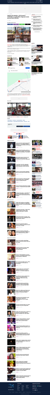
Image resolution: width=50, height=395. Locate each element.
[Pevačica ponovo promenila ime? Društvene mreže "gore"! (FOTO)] (11, 356)
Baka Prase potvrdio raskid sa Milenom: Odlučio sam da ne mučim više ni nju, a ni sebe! (23, 224)
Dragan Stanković (10, 121)
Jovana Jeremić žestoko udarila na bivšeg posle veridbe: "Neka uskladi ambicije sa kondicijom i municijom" (23, 151)
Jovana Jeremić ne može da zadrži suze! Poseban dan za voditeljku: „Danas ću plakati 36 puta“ (22, 179)
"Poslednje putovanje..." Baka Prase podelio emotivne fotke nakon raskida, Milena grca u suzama (23, 210)
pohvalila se (25, 121)
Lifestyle (31, 2)
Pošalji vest (24, 392)
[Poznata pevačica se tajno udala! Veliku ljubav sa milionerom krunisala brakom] (11, 250)
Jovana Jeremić (9, 44)
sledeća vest (25, 135)
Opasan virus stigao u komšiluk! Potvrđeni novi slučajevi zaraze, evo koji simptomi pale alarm (38, 26)
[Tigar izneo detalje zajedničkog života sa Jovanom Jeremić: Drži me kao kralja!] (11, 242)
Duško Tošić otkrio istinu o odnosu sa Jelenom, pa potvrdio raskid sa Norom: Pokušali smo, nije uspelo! (23, 312)
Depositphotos (39, 392)
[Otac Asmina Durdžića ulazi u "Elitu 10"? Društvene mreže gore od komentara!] (11, 264)
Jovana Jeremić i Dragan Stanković (18, 121)
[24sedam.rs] (9, 1)
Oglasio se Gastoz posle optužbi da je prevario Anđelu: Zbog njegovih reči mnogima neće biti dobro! (23, 369)
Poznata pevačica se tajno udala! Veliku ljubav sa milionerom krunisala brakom (22, 248)
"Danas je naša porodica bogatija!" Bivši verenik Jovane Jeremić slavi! (23, 172)
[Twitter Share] (28, 24)
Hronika (25, 2)
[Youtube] (20, 133)
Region (27, 386)
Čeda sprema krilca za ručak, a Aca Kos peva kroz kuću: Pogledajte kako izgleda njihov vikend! (23, 217)
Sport (18, 2)
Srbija (38, 2)
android (15, 116)
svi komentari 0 (19, 126)
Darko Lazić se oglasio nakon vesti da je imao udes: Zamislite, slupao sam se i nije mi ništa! (23, 341)
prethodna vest (14, 135)
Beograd (27, 385)
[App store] (34, 386)
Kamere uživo (12, 2)
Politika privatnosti (28, 392)
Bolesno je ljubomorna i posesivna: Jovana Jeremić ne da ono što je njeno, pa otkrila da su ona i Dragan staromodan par (16, 63)
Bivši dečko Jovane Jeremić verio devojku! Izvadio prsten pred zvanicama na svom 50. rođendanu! (23, 158)
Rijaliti (25, 3)
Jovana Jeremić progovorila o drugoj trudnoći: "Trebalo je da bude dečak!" (23, 186)
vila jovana (14, 120)
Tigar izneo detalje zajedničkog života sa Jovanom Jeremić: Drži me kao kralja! (23, 241)
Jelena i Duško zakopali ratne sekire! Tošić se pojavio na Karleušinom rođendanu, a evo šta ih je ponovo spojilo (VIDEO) (23, 348)
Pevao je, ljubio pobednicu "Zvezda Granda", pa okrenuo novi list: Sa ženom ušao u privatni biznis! (23, 319)
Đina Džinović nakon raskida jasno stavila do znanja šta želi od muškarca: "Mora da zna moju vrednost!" (22, 277)
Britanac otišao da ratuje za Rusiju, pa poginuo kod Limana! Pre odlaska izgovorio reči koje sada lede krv (37, 22)
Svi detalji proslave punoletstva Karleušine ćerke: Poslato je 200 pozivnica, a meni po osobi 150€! (22, 284)
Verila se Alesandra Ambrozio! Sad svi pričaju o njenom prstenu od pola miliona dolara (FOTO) (23, 376)
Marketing (20, 392)
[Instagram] (39, 1)
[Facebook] (37, 1)
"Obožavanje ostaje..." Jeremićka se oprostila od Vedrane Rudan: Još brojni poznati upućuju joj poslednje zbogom (23, 194)
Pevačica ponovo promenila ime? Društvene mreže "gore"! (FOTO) (22, 355)
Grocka (24, 120)
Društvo (28, 2)
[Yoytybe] (40, 1)
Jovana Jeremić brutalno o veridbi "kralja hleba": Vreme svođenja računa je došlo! (26, 137)
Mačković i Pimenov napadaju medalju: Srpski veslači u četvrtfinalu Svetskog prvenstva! (37, 20)
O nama (10, 392)
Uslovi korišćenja (34, 392)
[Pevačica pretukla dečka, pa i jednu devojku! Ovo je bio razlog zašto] (11, 307)
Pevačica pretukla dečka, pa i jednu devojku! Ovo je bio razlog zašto (23, 305)
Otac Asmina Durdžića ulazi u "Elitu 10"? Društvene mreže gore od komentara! (23, 262)
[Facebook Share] (10, 24)
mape (28, 121)
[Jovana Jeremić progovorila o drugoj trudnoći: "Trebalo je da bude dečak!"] (11, 188)
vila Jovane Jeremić (19, 120)
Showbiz (20, 2)
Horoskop (41, 2)
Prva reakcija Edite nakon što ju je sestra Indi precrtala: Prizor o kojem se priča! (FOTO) (36, 73)
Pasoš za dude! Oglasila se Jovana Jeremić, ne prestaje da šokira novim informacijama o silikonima (23, 255)
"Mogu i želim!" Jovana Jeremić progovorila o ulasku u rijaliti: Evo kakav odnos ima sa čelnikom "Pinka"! (15, 58)
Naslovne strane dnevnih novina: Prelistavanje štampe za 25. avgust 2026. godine (36, 52)
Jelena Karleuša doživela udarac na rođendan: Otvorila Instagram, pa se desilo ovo (23, 327)
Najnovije (9, 2)
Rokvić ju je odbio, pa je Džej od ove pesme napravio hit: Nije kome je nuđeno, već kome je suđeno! (23, 291)
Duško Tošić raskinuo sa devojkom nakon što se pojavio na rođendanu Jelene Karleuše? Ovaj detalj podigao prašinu (23, 204)
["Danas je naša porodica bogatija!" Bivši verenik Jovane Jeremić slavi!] (11, 173)
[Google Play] (39, 386)
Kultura (36, 2)
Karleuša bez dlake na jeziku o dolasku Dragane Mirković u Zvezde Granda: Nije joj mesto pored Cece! (23, 334)
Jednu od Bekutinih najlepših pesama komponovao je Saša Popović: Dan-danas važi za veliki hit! (23, 362)
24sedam (21, 116)
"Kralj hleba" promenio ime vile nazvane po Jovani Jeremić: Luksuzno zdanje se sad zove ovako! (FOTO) (15, 137)
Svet (23, 2)
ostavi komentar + (26, 126)
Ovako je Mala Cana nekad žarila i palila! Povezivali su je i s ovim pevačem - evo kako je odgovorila (22, 270)
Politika (16, 2)
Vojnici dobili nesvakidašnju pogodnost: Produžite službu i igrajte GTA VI (37, 17)
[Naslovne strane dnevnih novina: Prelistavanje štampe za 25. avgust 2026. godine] (37, 48)
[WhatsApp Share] (22, 24)
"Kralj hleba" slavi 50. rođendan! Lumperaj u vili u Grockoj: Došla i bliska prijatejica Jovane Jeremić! (22, 165)
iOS (12, 116)
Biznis (33, 2)
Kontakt (13, 392)
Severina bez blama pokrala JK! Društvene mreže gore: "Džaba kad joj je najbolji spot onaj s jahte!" (23, 232)
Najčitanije (37, 14)
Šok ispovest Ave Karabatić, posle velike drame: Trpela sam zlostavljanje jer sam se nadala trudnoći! (22, 299)
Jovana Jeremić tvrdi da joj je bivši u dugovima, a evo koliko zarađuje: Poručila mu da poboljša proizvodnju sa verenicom (23, 144)
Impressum (16, 392)
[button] (19, 109)
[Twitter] (42, 1)
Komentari (40, 14)
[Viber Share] (16, 24)
